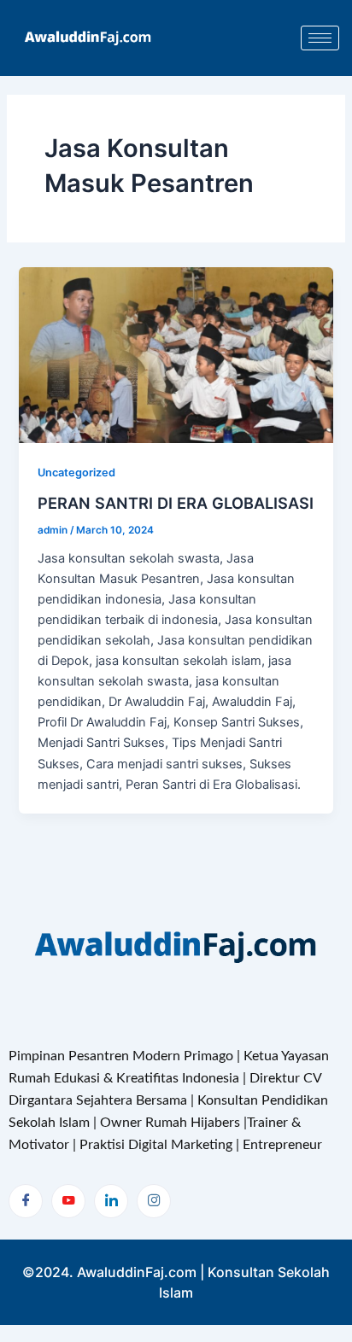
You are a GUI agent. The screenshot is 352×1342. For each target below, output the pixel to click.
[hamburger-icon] (320, 38)
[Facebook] (26, 1201)
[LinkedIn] (111, 1201)
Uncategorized (76, 472)
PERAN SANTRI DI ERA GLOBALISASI (176, 502)
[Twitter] (68, 1201)
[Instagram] (154, 1201)
